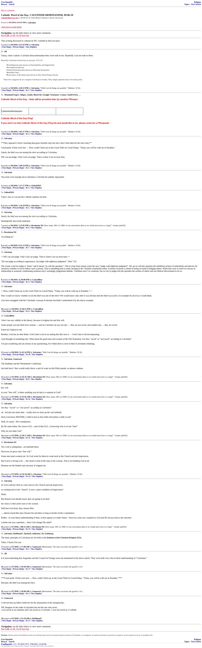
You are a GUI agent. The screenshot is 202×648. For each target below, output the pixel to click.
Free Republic (7, 2)
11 (2, 352)
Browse (4, 4)
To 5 (27, 208)
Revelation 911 (37, 225)
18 (2, 567)
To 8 (27, 379)
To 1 (27, 90)
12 (2, 377)
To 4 (27, 228)
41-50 (18, 35)
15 (2, 474)
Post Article (196, 4)
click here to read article (11, 27)
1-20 (7, 35)
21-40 (12, 35)
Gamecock (36, 547)
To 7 (27, 248)
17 (2, 547)
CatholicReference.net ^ (10, 18)
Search (11, 4)
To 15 (28, 529)
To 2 (27, 134)
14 (2, 436)
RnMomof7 (37, 618)
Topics (186, 4)
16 (2, 527)
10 (2, 309)
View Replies (31, 47)
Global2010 (36, 186)
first (2, 35)
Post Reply (6, 47)
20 (2, 618)
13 (2, 397)
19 (2, 591)
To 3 (27, 168)
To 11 (28, 399)
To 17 (28, 569)
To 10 (28, 355)
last (27, 35)
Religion (197, 2)
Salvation (35, 45)
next (24, 35)
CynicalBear (37, 280)
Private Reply (18, 47)
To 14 (28, 476)
